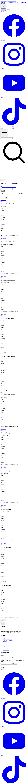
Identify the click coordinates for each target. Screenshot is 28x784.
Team (21, 2)
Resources (3, 3)
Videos (8, 9)
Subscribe (15, 663)
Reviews (24, 2)
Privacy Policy (6, 650)
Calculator (3, 9)
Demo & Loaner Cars (7, 639)
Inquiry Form (17, 2)
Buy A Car (6, 2)
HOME (2, 2)
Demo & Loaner (11, 2)
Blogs (6, 9)
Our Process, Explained (5, 10)
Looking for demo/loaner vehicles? (9, 187)
